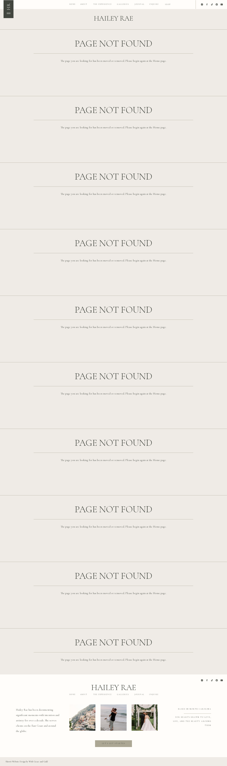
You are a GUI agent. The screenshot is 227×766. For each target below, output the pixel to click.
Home (156, 60)
